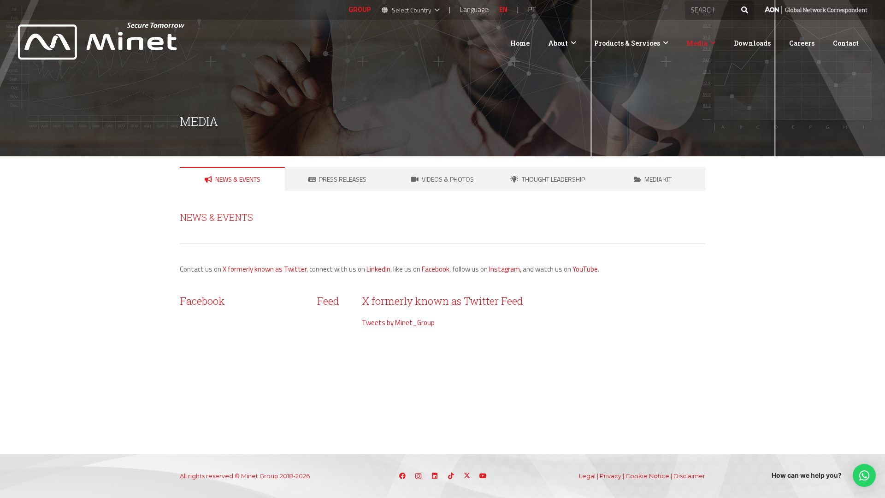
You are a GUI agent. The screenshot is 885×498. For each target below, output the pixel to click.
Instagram (504, 269)
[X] (467, 476)
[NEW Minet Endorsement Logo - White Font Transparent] (815, 10)
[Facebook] (402, 476)
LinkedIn (378, 269)
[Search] (744, 10)
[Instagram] (418, 476)
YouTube (585, 269)
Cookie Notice (647, 476)
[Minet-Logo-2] (103, 43)
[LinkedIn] (434, 476)
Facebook (435, 269)
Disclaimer (689, 476)
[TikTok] (450, 476)
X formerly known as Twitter (265, 269)
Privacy (610, 476)
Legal (587, 476)
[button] (410, 10)
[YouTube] (483, 476)
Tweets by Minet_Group (398, 322)
